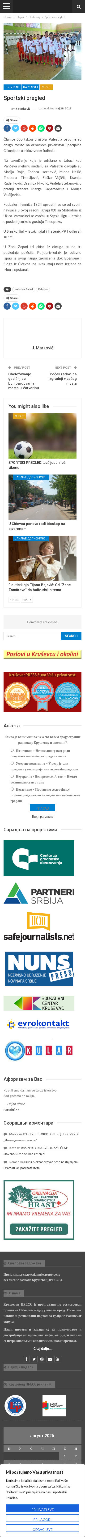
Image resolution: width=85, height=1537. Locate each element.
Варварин (30, 87)
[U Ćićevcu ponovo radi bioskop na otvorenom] (42, 497)
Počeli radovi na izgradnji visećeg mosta (62, 379)
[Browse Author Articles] (42, 332)
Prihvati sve (42, 1510)
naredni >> (12, 1109)
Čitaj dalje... (43, 1349)
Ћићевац (12, 87)
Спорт (46, 87)
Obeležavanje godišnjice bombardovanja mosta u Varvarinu (23, 381)
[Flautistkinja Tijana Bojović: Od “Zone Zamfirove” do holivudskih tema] (42, 558)
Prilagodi (42, 1519)
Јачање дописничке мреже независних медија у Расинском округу (32, 477)
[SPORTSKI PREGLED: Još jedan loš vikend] (42, 436)
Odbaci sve (43, 1529)
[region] (42, 1500)
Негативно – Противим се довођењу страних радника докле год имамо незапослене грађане (45, 795)
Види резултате (42, 816)
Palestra (43, 289)
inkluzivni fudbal (24, 289)
